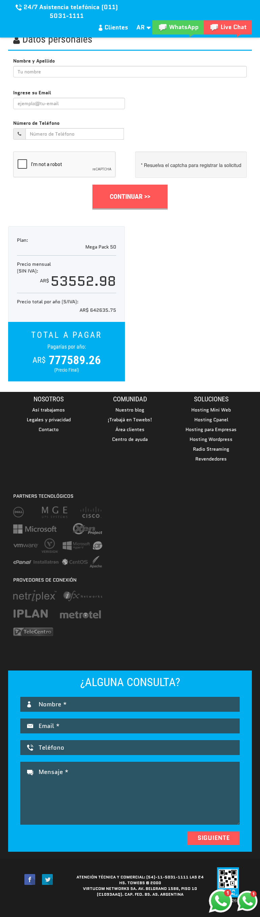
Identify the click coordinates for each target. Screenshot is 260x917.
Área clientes (130, 429)
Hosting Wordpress (211, 439)
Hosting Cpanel (211, 419)
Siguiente (213, 837)
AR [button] (141, 27)
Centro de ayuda (130, 439)
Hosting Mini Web (211, 409)
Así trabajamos (48, 409)
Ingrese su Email (32, 92)
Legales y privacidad (49, 419)
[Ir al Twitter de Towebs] (47, 879)
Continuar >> (130, 196)
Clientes (115, 27)
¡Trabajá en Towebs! (130, 419)
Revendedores (211, 458)
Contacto (49, 429)
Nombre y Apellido (34, 60)
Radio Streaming (211, 449)
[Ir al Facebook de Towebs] (29, 879)
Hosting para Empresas (211, 429)
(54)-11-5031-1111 (167, 877)
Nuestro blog (129, 409)
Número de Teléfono (36, 123)
